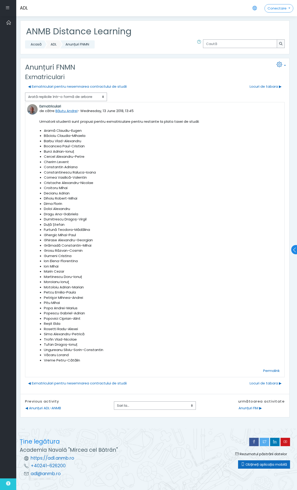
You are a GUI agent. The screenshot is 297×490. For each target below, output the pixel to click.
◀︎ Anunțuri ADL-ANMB (43, 408)
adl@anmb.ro (46, 474)
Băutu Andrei (66, 110)
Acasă (36, 44)
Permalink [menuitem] (271, 370)
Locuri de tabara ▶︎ (266, 86)
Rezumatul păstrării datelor (263, 453)
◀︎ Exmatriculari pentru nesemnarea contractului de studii (77, 86)
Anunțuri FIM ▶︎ (250, 408)
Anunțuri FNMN (77, 44)
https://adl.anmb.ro (52, 458)
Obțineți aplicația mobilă (266, 464)
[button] (200, 44)
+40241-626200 (48, 466)
